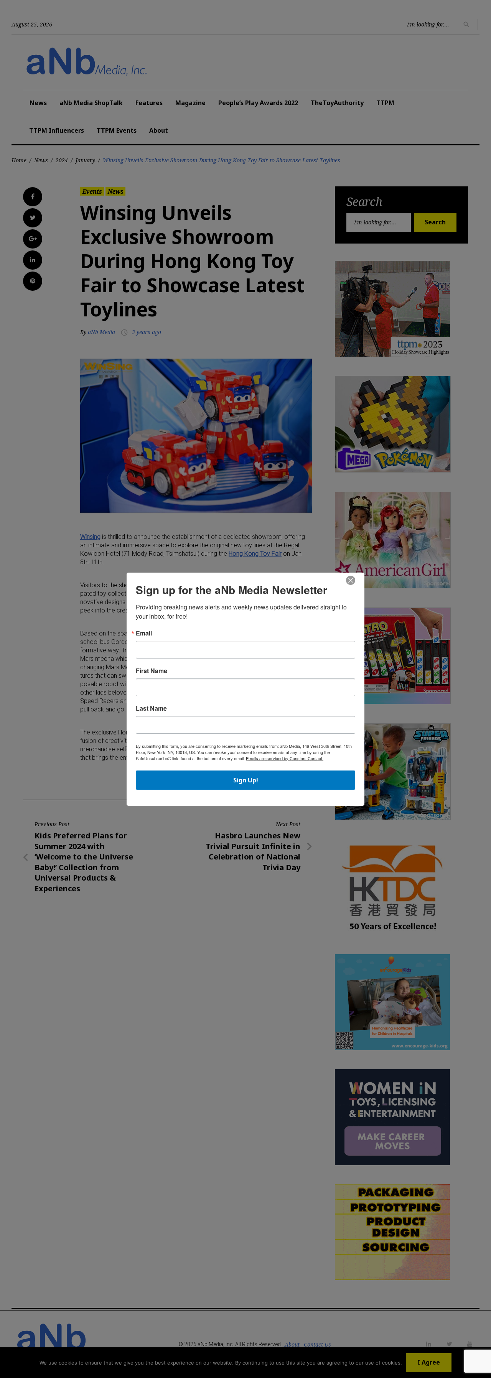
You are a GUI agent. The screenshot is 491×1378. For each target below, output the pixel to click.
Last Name (151, 708)
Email (144, 633)
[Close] (350, 580)
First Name (151, 671)
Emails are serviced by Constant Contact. (284, 758)
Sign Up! (245, 780)
